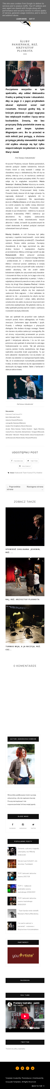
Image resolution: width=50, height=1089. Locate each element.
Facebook (18, 461)
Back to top (37, 1086)
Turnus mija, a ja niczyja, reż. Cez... (23, 648)
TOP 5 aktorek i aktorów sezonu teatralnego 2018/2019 (27, 901)
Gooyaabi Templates (13, 1082)
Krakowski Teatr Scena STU (25, 473)
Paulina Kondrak (13, 287)
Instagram (22, 828)
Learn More (21, 19)
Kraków (39, 473)
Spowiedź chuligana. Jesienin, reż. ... (23, 550)
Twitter (34, 461)
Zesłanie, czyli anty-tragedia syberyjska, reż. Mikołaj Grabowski (28, 851)
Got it (32, 19)
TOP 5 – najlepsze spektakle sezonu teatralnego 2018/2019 (26, 889)
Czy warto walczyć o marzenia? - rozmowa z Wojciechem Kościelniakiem (28, 926)
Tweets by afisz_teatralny (15, 1049)
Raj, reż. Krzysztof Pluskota (23, 599)
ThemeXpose (27, 1078)
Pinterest (26, 466)
